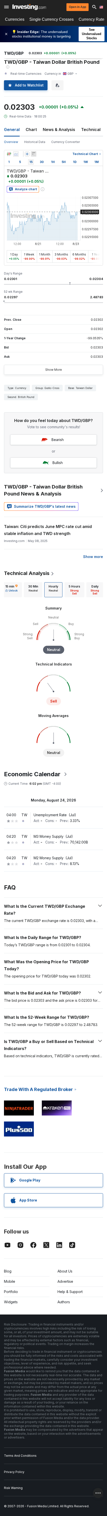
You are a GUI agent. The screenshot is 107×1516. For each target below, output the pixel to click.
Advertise (65, 1281)
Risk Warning (13, 1488)
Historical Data (34, 142)
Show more (93, 556)
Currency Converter (65, 142)
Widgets (11, 1302)
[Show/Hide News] (33, 154)
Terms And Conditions (20, 1456)
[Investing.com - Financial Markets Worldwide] (29, 7)
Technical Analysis (27, 573)
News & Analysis (59, 129)
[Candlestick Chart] (9, 154)
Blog (7, 1271)
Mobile (9, 1281)
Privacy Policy (14, 1472)
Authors (63, 1302)
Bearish (58, 440)
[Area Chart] (16, 154)
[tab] (11, 589)
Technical (91, 129)
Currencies (14, 19)
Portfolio (11, 1292)
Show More (53, 370)
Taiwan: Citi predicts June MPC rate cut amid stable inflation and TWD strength (48, 530)
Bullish (58, 462)
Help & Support (70, 1292)
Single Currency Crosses (51, 19)
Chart (31, 129)
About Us (64, 1271)
